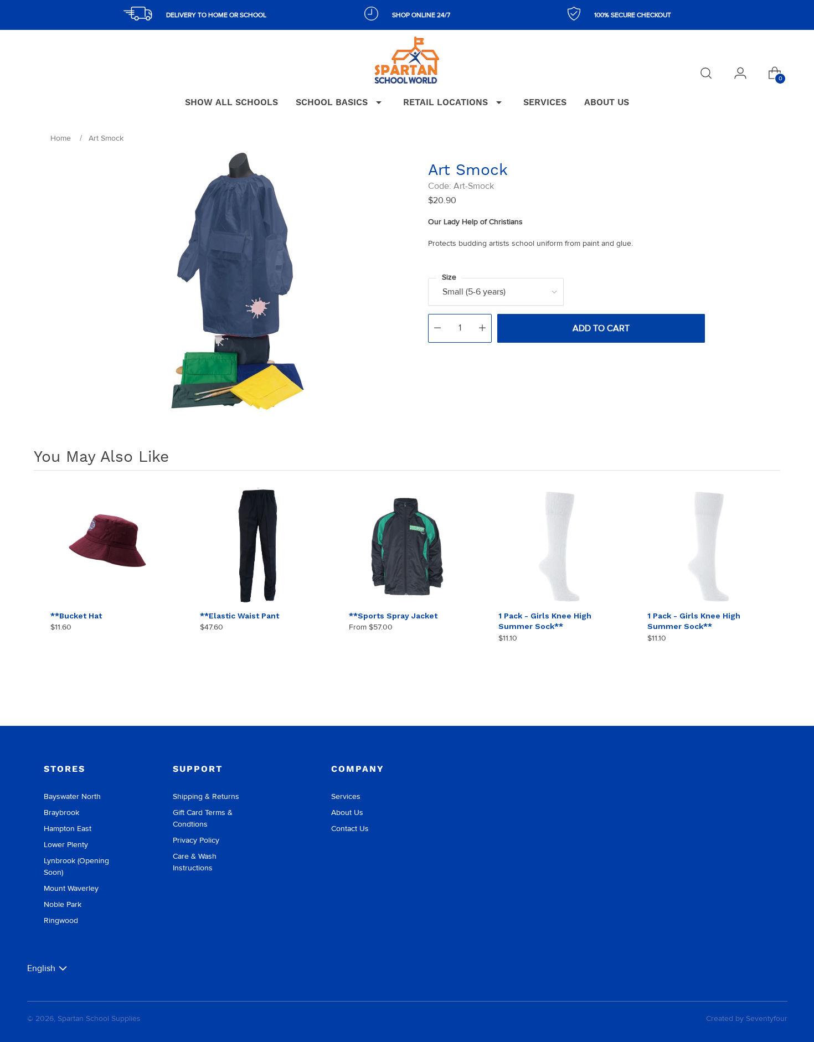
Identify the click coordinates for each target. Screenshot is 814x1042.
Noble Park (62, 904)
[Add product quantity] (482, 328)
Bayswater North (72, 796)
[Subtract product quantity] (437, 328)
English (41, 968)
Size (449, 277)
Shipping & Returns (206, 796)
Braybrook (61, 812)
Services (345, 796)
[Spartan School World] (407, 60)
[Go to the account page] (740, 73)
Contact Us (350, 828)
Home (60, 138)
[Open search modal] (706, 73)
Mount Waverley (71, 888)
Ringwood (61, 920)
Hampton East (67, 828)
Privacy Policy (196, 840)
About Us (347, 812)
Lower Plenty (66, 844)
